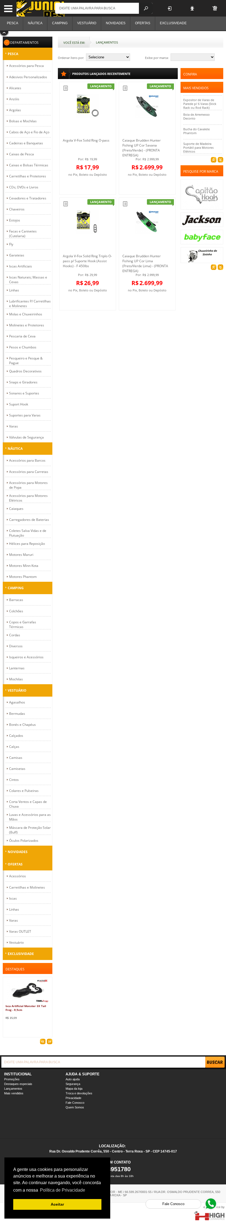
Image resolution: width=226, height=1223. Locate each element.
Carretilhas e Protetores (27, 176)
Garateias (16, 255)
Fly (11, 244)
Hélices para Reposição (27, 543)
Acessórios (17, 876)
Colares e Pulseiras (24, 790)
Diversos (16, 646)
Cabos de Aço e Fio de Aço (29, 132)
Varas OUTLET (20, 931)
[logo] (40, 8)
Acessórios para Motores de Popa (28, 485)
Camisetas (17, 768)
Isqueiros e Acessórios (26, 657)
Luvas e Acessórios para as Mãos (30, 817)
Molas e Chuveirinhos (25, 314)
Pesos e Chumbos (22, 347)
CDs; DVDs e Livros (23, 187)
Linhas (14, 290)
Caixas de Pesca (21, 154)
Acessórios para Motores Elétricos (28, 498)
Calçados (16, 735)
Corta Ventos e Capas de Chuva (28, 804)
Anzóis (14, 99)
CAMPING (16, 588)
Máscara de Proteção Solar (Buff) (30, 830)
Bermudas (17, 713)
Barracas (16, 599)
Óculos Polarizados (23, 840)
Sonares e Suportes (24, 393)
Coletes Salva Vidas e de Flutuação (27, 533)
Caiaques (16, 508)
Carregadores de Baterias (29, 519)
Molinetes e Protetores (26, 325)
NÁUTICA (15, 448)
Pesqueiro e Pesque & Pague (26, 360)
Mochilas (16, 679)
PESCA (13, 54)
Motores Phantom (23, 576)
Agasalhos (17, 702)
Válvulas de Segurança (26, 437)
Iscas (13, 898)
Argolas (15, 110)
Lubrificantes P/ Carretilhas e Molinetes (30, 303)
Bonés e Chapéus (22, 724)
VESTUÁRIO (17, 690)
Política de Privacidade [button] (62, 1190)
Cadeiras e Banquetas (26, 143)
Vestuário (16, 942)
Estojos (14, 220)
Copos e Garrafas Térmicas (22, 624)
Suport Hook (18, 404)
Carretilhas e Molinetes (27, 887)
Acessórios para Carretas (28, 471)
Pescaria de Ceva (22, 336)
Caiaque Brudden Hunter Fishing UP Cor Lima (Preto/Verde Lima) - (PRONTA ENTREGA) (145, 263)
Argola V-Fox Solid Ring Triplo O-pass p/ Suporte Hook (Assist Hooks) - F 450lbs (87, 261)
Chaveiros (17, 209)
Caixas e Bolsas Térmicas (28, 165)
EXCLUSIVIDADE (21, 953)
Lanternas (17, 668)
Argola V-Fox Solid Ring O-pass (86, 140)
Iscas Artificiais (20, 266)
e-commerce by (214, 1207)
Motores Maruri (21, 554)
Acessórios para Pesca (26, 65)
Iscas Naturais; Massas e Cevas (28, 279)
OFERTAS (15, 864)
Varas (13, 426)
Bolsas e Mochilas (23, 121)
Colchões (16, 611)
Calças (14, 746)
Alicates (15, 88)
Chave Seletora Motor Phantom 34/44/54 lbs (198, 151)
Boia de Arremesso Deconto (196, 107)
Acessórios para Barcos (27, 460)
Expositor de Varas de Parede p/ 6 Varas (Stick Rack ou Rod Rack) (199, 94)
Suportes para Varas (25, 415)
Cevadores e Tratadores (27, 198)
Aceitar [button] (57, 1204)
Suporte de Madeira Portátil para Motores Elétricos (198, 138)
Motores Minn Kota (23, 565)
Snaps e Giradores (23, 382)
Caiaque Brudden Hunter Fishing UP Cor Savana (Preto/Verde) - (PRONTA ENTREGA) (141, 148)
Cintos (14, 779)
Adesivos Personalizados (28, 77)
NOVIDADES (18, 851)
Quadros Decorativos (25, 371)
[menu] (8, 8)
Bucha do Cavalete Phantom (196, 121)
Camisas (15, 757)
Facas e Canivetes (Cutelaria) (23, 233)
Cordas (14, 635)
